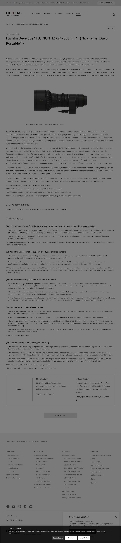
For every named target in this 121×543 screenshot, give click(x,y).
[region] (60, 534)
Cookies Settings (58, 538)
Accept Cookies (84, 538)
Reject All (71, 538)
